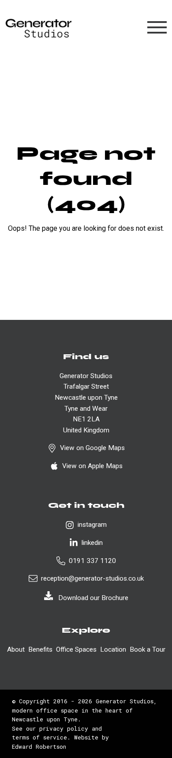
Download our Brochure (93, 598)
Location (113, 649)
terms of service (39, 737)
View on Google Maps (92, 448)
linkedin (92, 543)
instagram (92, 525)
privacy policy (63, 728)
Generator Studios (124, 701)
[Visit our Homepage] (38, 28)
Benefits (40, 649)
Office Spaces (76, 649)
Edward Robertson (39, 746)
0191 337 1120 (92, 561)
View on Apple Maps (92, 466)
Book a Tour (147, 649)
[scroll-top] (149, 706)
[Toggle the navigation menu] (157, 27)
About (16, 649)
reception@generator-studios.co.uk (92, 578)
